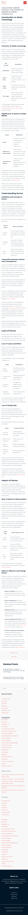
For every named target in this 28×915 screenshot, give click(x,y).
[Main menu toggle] (25, 2)
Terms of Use (14, 898)
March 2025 (5, 708)
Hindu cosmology (10, 298)
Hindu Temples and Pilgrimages (10, 742)
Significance (5, 759)
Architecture (5, 719)
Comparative (5, 726)
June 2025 (4, 701)
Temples (4, 763)
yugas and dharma (20, 647)
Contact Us (14, 892)
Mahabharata (5, 749)
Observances (5, 752)
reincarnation (12, 308)
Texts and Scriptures (7, 766)
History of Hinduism (7, 747)
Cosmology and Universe (8, 728)
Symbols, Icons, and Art (7, 761)
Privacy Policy (14, 894)
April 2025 (4, 705)
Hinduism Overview (6, 745)
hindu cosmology (6, 567)
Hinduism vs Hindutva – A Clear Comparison (13, 779)
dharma (20, 308)
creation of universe (15, 108)
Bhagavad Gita (5, 724)
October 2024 (5, 712)
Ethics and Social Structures (9, 731)
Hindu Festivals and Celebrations (10, 735)
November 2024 (6, 710)
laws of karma (16, 180)
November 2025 (6, 698)
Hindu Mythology (6, 738)
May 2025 (4, 703)
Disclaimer (14, 896)
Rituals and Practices (7, 756)
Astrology (4, 721)
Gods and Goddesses (7, 733)
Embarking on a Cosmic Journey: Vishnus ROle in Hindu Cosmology (14, 670)
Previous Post (14, 652)
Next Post (14, 656)
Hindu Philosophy (6, 740)
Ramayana (4, 754)
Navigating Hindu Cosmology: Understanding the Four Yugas (13, 677)
